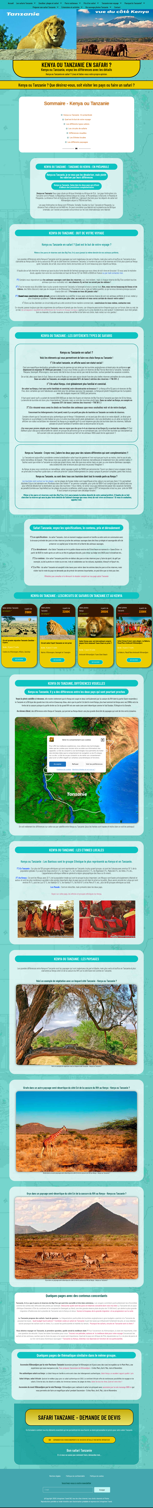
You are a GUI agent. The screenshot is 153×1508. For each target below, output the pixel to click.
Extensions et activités (70, 7)
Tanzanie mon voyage (110, 3)
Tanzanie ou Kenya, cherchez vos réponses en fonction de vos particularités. (93, 1339)
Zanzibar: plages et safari (49, 3)
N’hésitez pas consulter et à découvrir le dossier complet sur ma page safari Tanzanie (76, 576)
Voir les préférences (94, 764)
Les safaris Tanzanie (24, 3)
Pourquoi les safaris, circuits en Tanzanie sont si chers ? (112, 1324)
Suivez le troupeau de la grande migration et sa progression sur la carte (105, 1311)
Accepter (57, 764)
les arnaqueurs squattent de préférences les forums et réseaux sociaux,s (49, 309)
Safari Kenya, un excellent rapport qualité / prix (117, 1373)
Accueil (11, 3)
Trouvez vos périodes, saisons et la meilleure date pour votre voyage (96, 1333)
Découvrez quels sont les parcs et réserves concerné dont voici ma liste (89, 1306)
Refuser (75, 764)
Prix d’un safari (90, 3)
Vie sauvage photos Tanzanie (96, 7)
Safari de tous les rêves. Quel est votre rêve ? (106, 1381)
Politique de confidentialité (75, 1476)
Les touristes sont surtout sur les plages (38, 481)
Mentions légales (55, 1476)
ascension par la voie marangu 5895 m (117, 1387)
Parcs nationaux (71, 3)
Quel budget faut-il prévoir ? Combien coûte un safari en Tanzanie (58, 1321)
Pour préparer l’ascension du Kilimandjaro (74, 1368)
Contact (117, 7)
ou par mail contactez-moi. (112, 272)
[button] (102, 740)
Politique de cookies (64, 769)
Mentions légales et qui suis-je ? (83, 769)
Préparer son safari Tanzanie (44, 7)
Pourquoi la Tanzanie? (133, 3)
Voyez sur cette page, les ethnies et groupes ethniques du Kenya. (76, 893)
